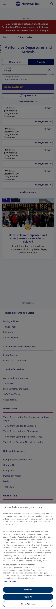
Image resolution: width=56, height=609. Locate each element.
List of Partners (9, 581)
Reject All (28, 597)
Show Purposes (28, 604)
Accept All (28, 590)
